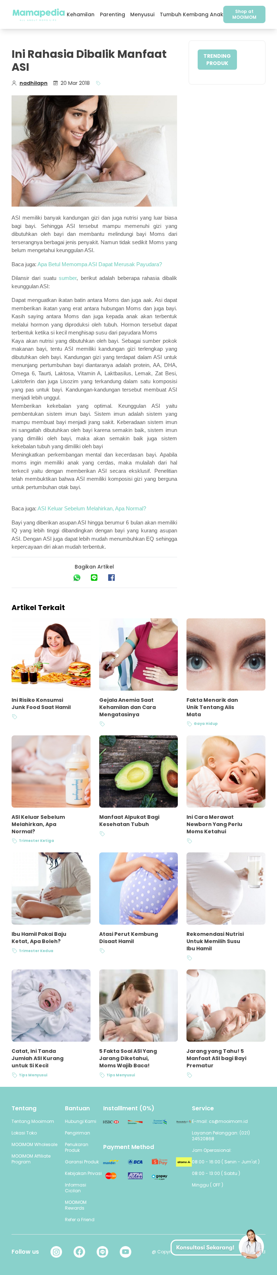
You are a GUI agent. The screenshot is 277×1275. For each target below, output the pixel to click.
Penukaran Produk (76, 1147)
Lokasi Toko (24, 1133)
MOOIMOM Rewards (76, 1205)
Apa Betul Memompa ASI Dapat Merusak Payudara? (100, 264)
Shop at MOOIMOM (244, 14)
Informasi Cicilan (75, 1188)
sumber (67, 278)
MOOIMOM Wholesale (34, 1144)
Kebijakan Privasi (83, 1173)
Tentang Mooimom (33, 1121)
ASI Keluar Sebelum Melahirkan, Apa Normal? (92, 508)
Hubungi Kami (80, 1121)
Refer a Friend (79, 1219)
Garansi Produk (82, 1162)
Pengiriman (77, 1133)
